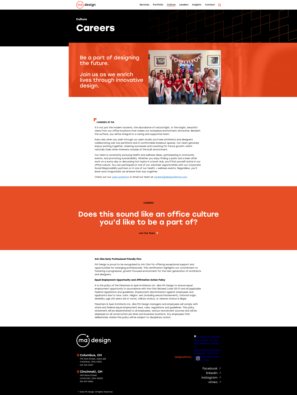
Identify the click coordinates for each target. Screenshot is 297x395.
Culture (171, 4)
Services (144, 4)
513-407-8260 (86, 381)
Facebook (210, 368)
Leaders (183, 4)
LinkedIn (212, 373)
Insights (196, 4)
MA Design (86, 5)
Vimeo (213, 382)
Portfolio (158, 4)
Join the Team (147, 233)
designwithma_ (183, 357)
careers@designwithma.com (170, 177)
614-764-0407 (86, 365)
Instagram (209, 377)
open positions (120, 177)
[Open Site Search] (219, 5)
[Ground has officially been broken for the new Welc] (207, 348)
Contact (210, 4)
